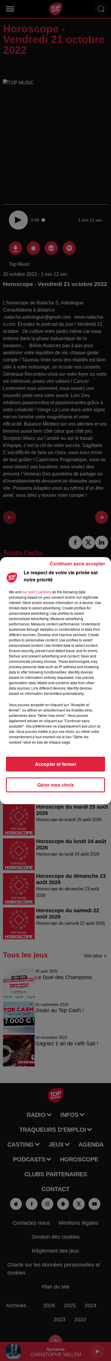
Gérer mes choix (55, 784)
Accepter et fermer (55, 764)
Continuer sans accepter (77, 563)
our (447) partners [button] (36, 591)
